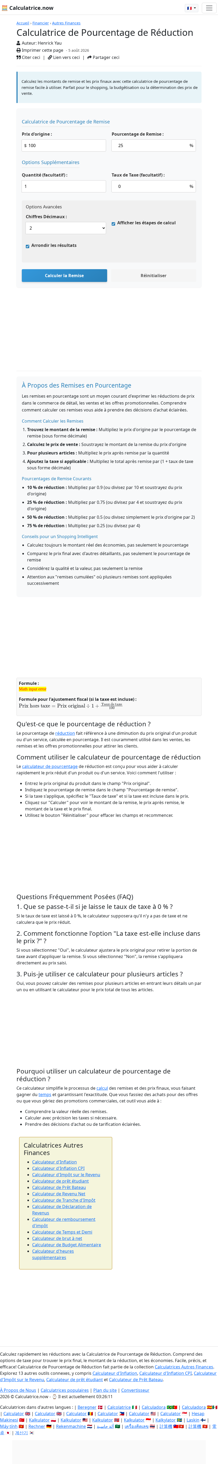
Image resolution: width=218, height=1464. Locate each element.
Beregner (87, 1407)
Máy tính (9, 1426)
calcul (102, 1088)
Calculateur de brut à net (57, 1238)
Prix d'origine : (37, 134)
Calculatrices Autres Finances (184, 1367)
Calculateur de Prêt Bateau (59, 1187)
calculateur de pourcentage (50, 766)
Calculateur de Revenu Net (58, 1194)
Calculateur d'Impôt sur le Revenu (66, 1175)
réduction (65, 733)
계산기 (21, 1433)
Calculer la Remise (64, 275)
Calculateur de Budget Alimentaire (66, 1245)
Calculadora (154, 1407)
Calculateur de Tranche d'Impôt (63, 1200)
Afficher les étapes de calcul (146, 223)
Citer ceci (30, 57)
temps (45, 1094)
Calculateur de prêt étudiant (60, 1181)
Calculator (13, 1413)
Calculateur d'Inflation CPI (58, 1168)
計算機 (166, 1426)
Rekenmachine (71, 1426)
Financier (40, 22)
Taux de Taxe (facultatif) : (138, 175)
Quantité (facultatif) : (45, 175)
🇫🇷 (190, 8)
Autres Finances (66, 22)
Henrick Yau (50, 43)
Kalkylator (166, 1420)
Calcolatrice (119, 1407)
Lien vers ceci (66, 57)
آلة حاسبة (105, 1426)
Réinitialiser (153, 275)
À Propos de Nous (18, 1390)
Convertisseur (135, 1390)
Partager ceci (105, 57)
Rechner (36, 1426)
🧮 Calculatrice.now (27, 7)
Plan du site (105, 1390)
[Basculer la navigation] (209, 8)
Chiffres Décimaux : (46, 217)
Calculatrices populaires (65, 1390)
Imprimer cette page (42, 50)
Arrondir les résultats (54, 245)
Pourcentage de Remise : (138, 134)
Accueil (22, 22)
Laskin (193, 1420)
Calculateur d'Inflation (54, 1162)
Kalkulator (39, 1420)
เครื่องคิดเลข (137, 1426)
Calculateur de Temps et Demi (62, 1232)
